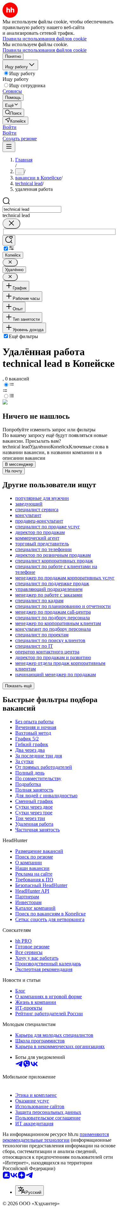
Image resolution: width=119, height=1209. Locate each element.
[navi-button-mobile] (9, 147)
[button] (10, 127)
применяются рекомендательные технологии (56, 1137)
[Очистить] (11, 223)
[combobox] (32, 209)
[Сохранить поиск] (9, 240)
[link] (13, 113)
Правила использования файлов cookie (45, 50)
